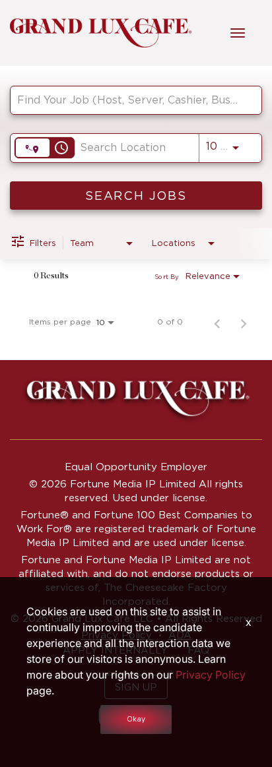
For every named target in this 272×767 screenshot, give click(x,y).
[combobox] (129, 100)
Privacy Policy (211, 674)
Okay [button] (136, 719)
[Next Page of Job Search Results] (243, 322)
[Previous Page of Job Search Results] (217, 322)
